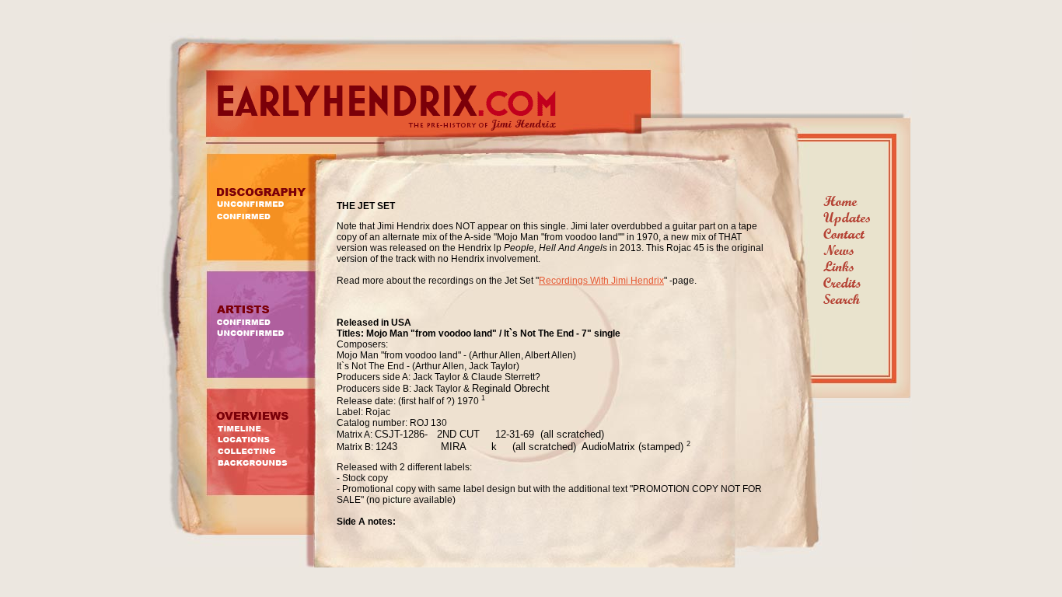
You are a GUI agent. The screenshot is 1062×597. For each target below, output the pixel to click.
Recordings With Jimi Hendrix (601, 280)
